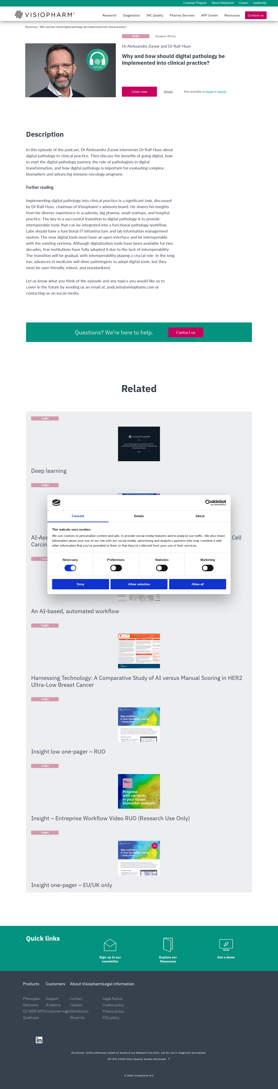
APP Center (209, 15)
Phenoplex (31, 998)
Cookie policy (113, 1005)
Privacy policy (113, 1011)
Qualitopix (31, 1017)
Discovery (30, 1005)
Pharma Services (182, 15)
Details (168, 91)
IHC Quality (155, 15)
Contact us (256, 15)
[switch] (116, 568)
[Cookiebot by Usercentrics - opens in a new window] (208, 503)
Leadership (259, 2)
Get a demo (226, 957)
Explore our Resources (168, 959)
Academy (53, 1005)
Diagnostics (131, 15)
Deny (80, 584)
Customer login (58, 1011)
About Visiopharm (223, 2)
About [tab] (200, 516)
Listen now (139, 91)
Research (109, 15)
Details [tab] (139, 516)
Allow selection (139, 584)
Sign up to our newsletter (110, 959)
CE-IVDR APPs (34, 1011)
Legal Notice (113, 998)
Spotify (222, 91)
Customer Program (195, 2)
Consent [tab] (78, 516)
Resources (232, 15)
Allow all (198, 584)
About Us (77, 1017)
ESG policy (111, 1017)
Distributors (79, 1011)
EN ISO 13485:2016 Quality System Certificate (137, 1059)
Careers (243, 2)
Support (52, 998)
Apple (209, 91)
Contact (76, 998)
